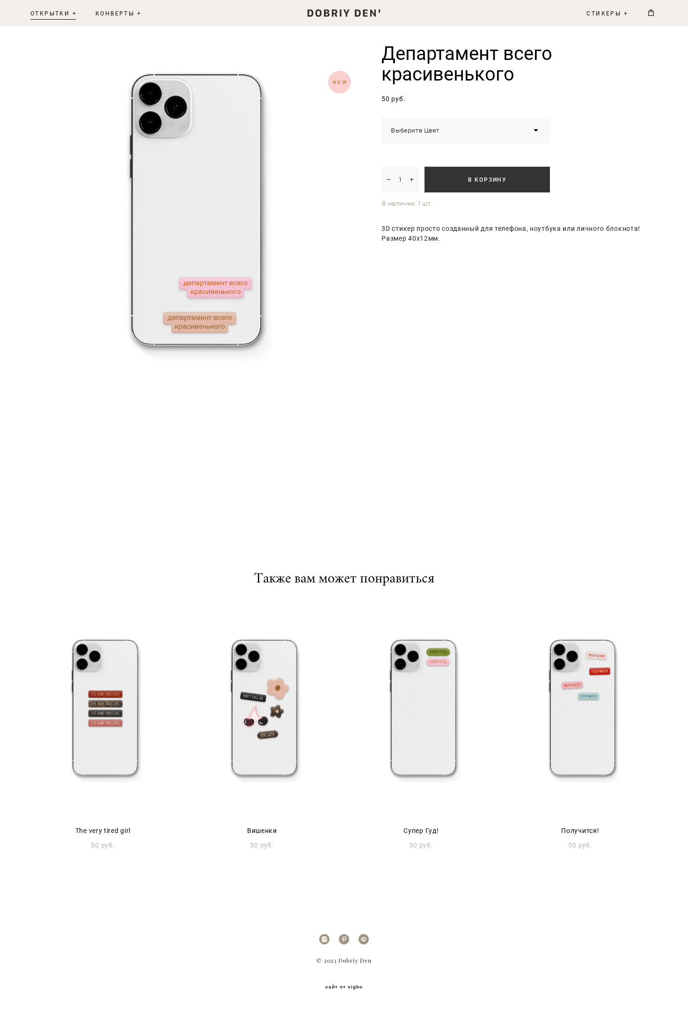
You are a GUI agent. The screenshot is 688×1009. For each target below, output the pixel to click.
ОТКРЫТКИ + (53, 13)
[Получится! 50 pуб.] (583, 708)
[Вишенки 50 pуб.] (264, 708)
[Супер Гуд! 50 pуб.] (423, 708)
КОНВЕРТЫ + (118, 13)
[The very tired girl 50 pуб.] (105, 708)
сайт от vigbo (344, 987)
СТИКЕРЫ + (607, 13)
